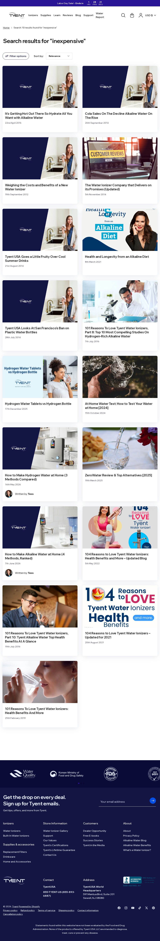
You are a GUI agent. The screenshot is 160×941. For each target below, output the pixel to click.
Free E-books (91, 835)
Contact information (88, 910)
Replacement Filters (15, 851)
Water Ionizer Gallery (55, 830)
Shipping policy (66, 910)
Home (6, 27)
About (127, 823)
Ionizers (8, 823)
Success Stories (93, 840)
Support (48, 835)
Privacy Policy (131, 835)
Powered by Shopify (29, 906)
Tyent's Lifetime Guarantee (59, 850)
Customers (90, 823)
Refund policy (28, 910)
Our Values (50, 840)
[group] (22, 773)
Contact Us (49, 854)
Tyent (15, 906)
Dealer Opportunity (94, 830)
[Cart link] (132, 15)
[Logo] (18, 15)
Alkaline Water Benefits (137, 845)
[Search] (123, 15)
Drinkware (9, 856)
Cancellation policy (13, 914)
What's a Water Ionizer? (137, 850)
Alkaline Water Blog (134, 840)
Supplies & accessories (18, 844)
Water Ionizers (11, 830)
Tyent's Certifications (55, 845)
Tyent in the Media (94, 845)
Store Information (55, 823)
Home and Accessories (17, 861)
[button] (76, 783)
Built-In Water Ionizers (16, 835)
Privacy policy (10, 910)
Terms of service (46, 910)
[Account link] (140, 15)
